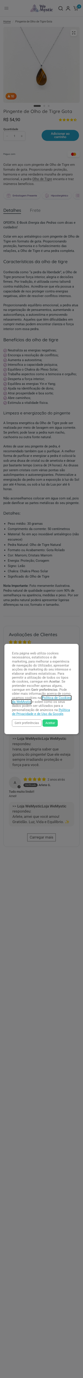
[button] (27, 723)
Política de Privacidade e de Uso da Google (41, 712)
